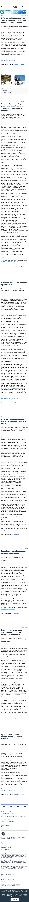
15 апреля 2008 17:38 (24, 548)
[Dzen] (18, 806)
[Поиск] (2, 7)
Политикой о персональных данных (13, 895)
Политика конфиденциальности (8, 887)
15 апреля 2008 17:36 (24, 732)
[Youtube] (25, 806)
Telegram (21, 64)
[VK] (4, 806)
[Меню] (26, 7)
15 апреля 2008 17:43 (24, 280)
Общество (3, 15)
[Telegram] (11, 806)
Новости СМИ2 (6, 90)
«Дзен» (16, 64)
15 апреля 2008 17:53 (24, 15)
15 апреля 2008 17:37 (24, 627)
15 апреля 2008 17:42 (24, 416)
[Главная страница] (15, 7)
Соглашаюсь (15, 899)
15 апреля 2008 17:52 (24, 101)
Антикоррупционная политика (7, 879)
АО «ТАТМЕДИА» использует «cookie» (8, 881)
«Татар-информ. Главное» (8, 60)
